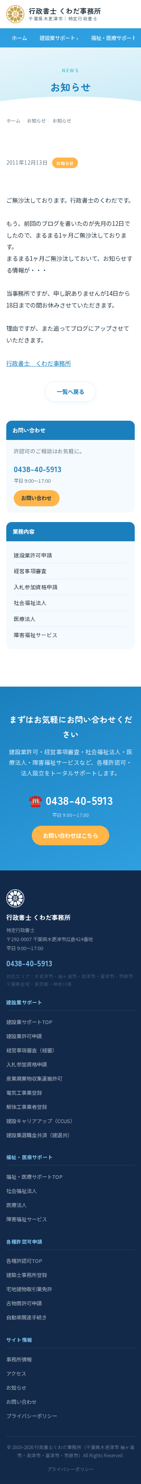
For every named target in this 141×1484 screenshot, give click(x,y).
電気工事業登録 (24, 1092)
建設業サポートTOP (29, 1022)
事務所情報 (19, 1359)
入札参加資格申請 (36, 587)
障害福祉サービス (36, 635)
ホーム (19, 38)
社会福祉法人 (30, 602)
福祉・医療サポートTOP (34, 1176)
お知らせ (36, 120)
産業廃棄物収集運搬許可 (34, 1078)
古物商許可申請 (24, 1303)
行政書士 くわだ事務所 (38, 363)
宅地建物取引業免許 (29, 1289)
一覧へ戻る (70, 391)
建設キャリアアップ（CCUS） (40, 1121)
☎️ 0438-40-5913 (71, 800)
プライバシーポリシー (31, 1416)
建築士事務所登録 (26, 1275)
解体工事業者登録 (26, 1106)
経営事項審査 (30, 571)
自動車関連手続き (26, 1317)
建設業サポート (57, 38)
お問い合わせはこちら (70, 835)
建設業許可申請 (33, 555)
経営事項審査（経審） (31, 1050)
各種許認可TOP (24, 1260)
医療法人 (25, 619)
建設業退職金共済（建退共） (39, 1135)
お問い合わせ (36, 498)
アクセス (16, 1373)
